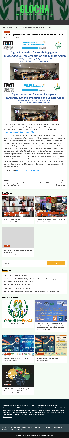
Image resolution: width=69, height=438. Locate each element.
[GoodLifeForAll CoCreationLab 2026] (18, 311)
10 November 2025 (15, 393)
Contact (11, 429)
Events (17, 213)
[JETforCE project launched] (18, 206)
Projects (4, 429)
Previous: (19, 182)
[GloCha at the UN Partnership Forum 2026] (51, 345)
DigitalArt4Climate (34, 427)
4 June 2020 (16, 37)
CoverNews (40, 435)
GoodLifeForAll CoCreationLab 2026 (15, 275)
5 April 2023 (14, 221)
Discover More (7, 417)
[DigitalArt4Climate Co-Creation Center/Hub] (51, 206)
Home (4, 427)
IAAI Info (6, 215)
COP (38, 213)
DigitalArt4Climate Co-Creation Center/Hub (51, 219)
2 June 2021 (14, 254)
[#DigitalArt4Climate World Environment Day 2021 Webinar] (18, 237)
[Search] (66, 21)
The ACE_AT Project (19, 427)
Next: (52, 182)
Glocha (34, 8)
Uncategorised (7, 319)
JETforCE (19, 429)
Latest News (7, 32)
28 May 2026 (47, 329)
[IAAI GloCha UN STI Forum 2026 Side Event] (18, 345)
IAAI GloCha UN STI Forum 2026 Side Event (17, 284)
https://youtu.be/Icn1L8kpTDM (27, 170)
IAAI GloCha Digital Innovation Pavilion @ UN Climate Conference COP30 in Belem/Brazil (31, 291)
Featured (47, 213)
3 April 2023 (47, 221)
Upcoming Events (57, 427)
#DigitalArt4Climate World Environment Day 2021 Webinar (18, 251)
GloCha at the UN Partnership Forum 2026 (17, 288)
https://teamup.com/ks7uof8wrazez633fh (19, 132)
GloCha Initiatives (24, 213)
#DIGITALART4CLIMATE (9, 213)
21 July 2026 (14, 326)
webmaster (8, 37)
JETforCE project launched (12, 219)
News (48, 427)
